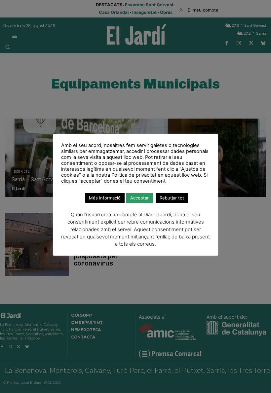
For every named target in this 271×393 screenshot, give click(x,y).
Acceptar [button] (139, 197)
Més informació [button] (105, 197)
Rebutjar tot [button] (172, 197)
